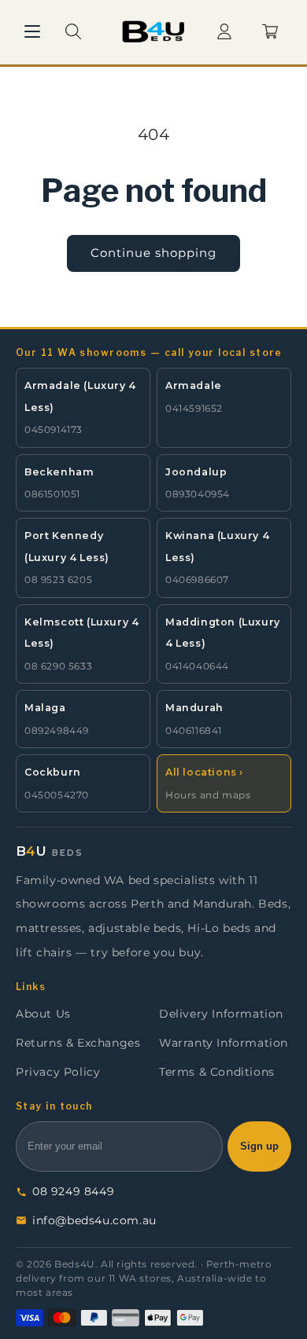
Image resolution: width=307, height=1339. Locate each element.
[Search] (73, 31)
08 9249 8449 (73, 1191)
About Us (43, 1014)
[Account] (224, 31)
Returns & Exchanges (78, 1043)
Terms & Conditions (217, 1072)
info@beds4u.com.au (94, 1220)
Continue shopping (153, 252)
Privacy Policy (58, 1072)
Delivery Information (221, 1014)
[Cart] (270, 31)
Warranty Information (223, 1043)
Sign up (259, 1146)
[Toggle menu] (32, 31)
